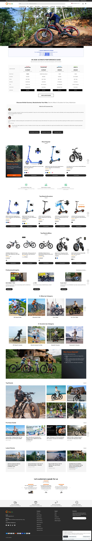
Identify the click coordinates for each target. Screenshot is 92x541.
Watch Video (9, 289)
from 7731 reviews (46, 482)
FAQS (55, 513)
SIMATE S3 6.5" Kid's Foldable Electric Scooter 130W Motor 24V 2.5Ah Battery (33, 167)
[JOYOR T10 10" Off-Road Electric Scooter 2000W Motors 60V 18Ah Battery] (46, 207)
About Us (38, 513)
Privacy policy (65, 539)
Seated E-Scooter (55, 345)
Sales (28, 6)
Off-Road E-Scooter (17, 345)
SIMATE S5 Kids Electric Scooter (74, 0)
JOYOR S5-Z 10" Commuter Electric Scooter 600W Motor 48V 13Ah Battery (78, 217)
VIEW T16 (75, 90)
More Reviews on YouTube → (81, 270)
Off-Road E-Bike (17, 317)
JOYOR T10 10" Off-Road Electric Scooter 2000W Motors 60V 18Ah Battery (45, 217)
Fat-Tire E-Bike (74, 317)
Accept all (65, 536)
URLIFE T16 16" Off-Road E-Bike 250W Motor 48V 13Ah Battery (78, 254)
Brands (31, 6)
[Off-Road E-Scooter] (17, 335)
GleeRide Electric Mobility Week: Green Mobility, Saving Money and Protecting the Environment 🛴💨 (76, 465)
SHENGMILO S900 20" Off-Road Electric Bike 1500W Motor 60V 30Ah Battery (12, 254)
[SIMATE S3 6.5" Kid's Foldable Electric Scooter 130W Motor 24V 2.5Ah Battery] (34, 155)
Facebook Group (83, 0)
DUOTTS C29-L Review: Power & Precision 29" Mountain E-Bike (74, 438)
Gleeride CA (39, 526)
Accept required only (72, 536)
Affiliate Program (58, 520)
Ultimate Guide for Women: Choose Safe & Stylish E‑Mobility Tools (14, 465)
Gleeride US (39, 524)
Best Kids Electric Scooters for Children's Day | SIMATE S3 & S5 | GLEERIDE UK (33, 439)
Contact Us (57, 516)
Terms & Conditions (71, 539)
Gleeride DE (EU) (40, 528)
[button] (86, 4)
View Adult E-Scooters (34, 132)
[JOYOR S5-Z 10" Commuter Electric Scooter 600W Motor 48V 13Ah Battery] (78, 207)
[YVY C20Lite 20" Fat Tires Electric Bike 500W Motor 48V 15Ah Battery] (76, 155)
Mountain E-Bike (36, 317)
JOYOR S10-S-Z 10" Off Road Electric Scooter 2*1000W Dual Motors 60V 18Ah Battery (62, 217)
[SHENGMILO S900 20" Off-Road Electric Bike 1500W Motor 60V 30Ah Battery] (13, 244)
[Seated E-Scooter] (55, 335)
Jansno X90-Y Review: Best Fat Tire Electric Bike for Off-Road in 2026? (14, 438)
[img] (46, 481)
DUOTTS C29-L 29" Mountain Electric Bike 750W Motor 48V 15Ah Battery (29, 254)
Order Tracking (57, 518)
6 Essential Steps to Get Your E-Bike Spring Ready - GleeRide (35, 464)
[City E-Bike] (55, 307)
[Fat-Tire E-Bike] (74, 307)
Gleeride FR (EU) (40, 530)
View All (14, 175)
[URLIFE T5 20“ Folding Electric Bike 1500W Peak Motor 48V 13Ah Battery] (62, 244)
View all (46, 143)
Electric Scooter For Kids (36, 345)
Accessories (58, 6)
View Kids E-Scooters (46, 132)
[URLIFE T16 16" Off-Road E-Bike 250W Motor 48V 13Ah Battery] (78, 244)
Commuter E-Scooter (74, 345)
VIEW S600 (43, 90)
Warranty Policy (39, 520)
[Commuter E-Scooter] (74, 335)
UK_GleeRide (9, 537)
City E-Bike (55, 317)
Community (69, 6)
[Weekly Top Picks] (14, 153)
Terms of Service (40, 522)
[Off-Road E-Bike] (17, 307)
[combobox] (41, 4)
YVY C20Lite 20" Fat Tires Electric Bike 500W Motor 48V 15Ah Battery (76, 167)
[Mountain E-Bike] (36, 307)
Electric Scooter (45, 6)
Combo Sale (53, 6)
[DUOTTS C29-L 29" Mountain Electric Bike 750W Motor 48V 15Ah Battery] (29, 244)
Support (63, 6)
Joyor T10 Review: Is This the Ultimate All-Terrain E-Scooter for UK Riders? (55, 438)
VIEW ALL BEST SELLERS (46, 95)
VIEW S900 (27, 90)
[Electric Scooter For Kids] (36, 335)
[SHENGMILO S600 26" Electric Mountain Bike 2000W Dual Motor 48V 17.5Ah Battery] (46, 244)
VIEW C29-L (59, 90)
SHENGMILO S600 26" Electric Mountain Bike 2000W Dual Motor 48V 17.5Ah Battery (46, 254)
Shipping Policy (39, 518)
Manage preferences (86, 536)
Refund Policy (39, 516)
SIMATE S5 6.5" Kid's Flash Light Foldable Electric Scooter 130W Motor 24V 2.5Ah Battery (54, 167)
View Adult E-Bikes (57, 132)
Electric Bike (37, 6)
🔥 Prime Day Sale (22, 6)
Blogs (56, 514)
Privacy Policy (39, 514)
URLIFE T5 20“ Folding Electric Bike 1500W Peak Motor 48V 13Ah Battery (62, 254)
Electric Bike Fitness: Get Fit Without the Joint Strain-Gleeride (55, 465)
